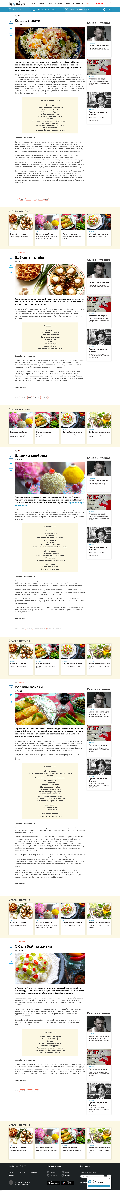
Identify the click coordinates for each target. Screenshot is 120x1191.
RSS (24, 1166)
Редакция (34, 1172)
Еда (87, 3)
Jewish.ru (13, 1166)
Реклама (11, 1175)
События (34, 3)
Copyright (23, 1172)
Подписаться (99, 1186)
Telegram (53, 1172)
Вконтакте (54, 1175)
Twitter (67, 1172)
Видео (101, 3)
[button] (11, 21)
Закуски (22, 16)
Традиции (58, 3)
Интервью (67, 3)
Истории (49, 3)
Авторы (11, 1172)
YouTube (67, 1175)
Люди (41, 3)
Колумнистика (79, 3)
